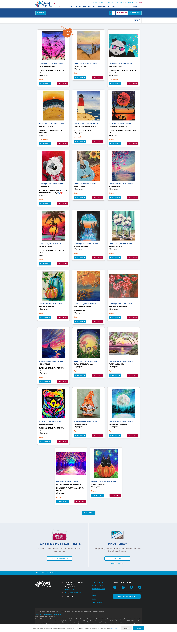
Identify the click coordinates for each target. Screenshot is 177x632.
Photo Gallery (136, 6)
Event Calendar (75, 6)
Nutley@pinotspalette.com (73, 593)
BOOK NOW (62, 84)
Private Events (89, 6)
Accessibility (57, 615)
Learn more (114, 628)
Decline (126, 628)
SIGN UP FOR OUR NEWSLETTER (126, 596)
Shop (120, 6)
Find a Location (120, 2)
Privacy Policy (48, 615)
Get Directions (69, 589)
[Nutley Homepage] (43, 4)
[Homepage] (48, 584)
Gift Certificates (103, 6)
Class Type (40, 13)
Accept (138, 628)
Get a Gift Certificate (59, 558)
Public (122, 13)
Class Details (45, 83)
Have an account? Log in (117, 563)
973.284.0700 (69, 596)
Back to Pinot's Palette (99, 2)
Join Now (117, 558)
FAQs (114, 6)
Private (135, 13)
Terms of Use (39, 615)
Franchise (110, 2)
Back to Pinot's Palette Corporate (47, 573)
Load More (88, 513)
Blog (126, 6)
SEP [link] (136, 20)
